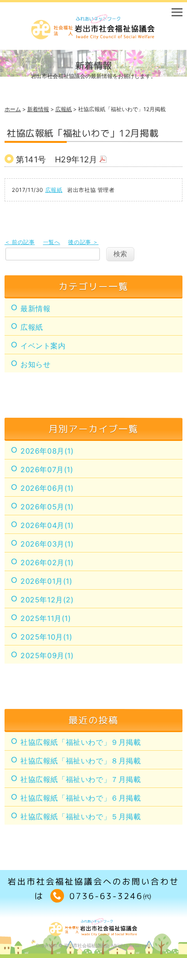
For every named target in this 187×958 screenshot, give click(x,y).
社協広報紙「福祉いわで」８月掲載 (80, 760)
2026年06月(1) (47, 488)
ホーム (13, 109)
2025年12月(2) (47, 599)
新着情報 (38, 109)
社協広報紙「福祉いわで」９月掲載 (80, 742)
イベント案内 (43, 345)
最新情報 (35, 308)
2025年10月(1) (46, 636)
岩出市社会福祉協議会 (86, 945)
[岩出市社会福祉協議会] (93, 36)
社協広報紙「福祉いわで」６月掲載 (80, 797)
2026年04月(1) (47, 525)
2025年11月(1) (45, 618)
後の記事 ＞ (83, 242)
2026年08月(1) (47, 450)
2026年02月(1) (47, 562)
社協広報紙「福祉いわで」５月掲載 (80, 816)
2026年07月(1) (47, 469)
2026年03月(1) (47, 543)
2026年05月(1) (47, 506)
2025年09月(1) (47, 655)
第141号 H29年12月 (57, 159)
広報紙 (63, 109)
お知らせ (35, 364)
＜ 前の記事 (20, 242)
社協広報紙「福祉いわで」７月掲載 (80, 779)
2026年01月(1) (46, 581)
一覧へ (51, 242)
